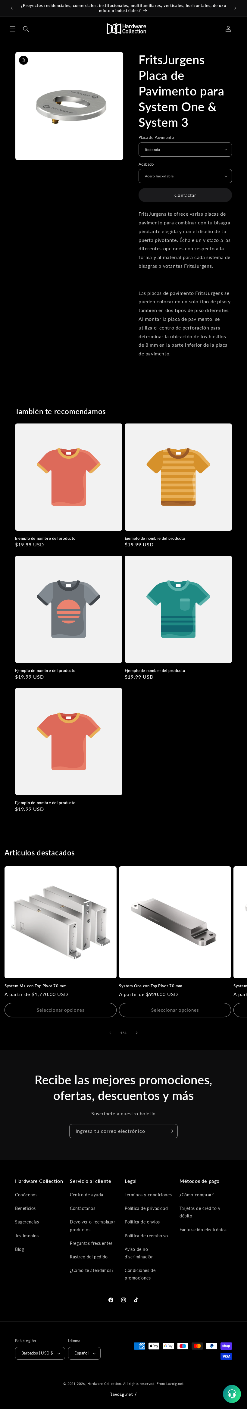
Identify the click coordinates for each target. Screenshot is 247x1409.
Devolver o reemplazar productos (92, 1225)
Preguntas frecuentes (91, 1243)
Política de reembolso (146, 1235)
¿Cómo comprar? (197, 1194)
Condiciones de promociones (140, 1274)
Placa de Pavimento (156, 137)
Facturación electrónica (203, 1229)
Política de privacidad (146, 1208)
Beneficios (25, 1208)
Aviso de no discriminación (139, 1253)
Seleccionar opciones (61, 1010)
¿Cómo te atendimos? (91, 1270)
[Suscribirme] (170, 1131)
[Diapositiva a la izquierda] (110, 1032)
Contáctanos (82, 1208)
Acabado (146, 164)
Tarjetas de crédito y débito (200, 1212)
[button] (12, 29)
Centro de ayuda (86, 1194)
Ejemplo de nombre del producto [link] (45, 538)
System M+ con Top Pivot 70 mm (36, 985)
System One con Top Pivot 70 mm (151, 985)
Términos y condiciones (148, 1194)
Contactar (185, 195)
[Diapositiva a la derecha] (136, 1032)
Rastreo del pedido (89, 1256)
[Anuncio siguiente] (235, 8)
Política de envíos (142, 1221)
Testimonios (27, 1235)
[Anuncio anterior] (11, 8)
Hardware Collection (104, 1384)
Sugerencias (27, 1221)
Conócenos (26, 1194)
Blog (19, 1249)
